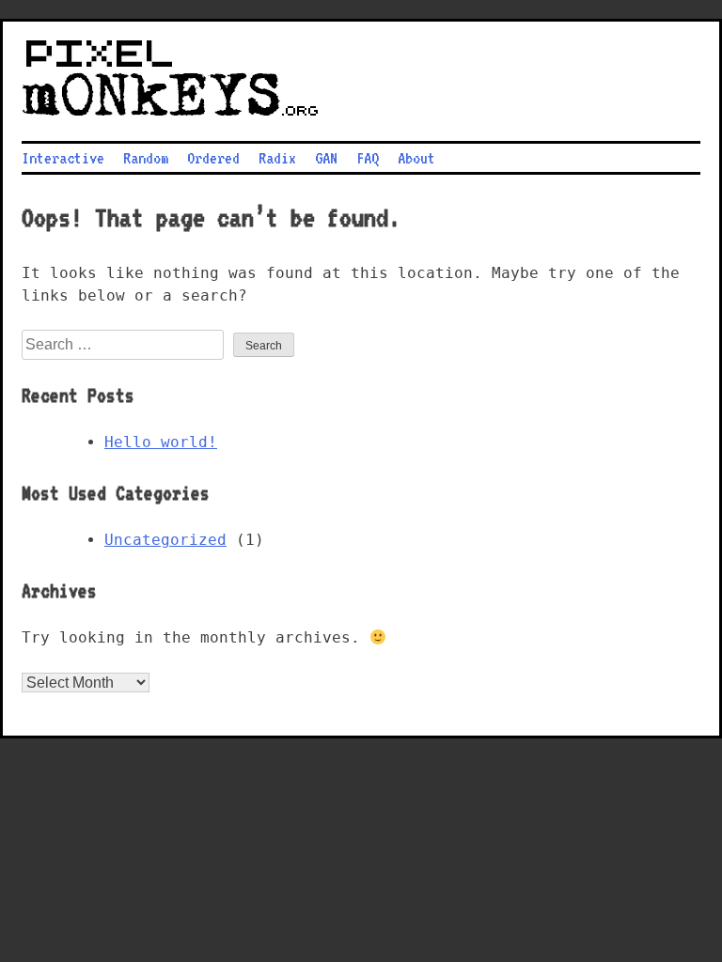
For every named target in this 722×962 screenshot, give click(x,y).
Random (145, 157)
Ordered (213, 157)
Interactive (63, 157)
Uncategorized (165, 540)
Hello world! (160, 442)
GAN (326, 157)
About (416, 157)
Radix (277, 157)
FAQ (367, 157)
